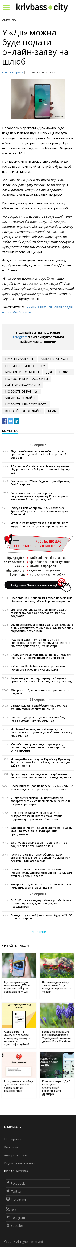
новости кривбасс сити (26, 379)
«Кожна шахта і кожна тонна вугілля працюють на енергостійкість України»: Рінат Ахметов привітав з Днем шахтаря (41, 643)
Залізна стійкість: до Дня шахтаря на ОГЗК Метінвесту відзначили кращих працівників (41, 831)
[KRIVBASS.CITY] (42, 7)
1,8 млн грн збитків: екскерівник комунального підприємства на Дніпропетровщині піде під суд (42, 469)
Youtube (17, 1225)
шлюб (65, 372)
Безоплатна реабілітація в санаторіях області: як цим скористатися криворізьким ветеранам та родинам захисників (42, 628)
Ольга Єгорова (12, 72)
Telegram (19, 337)
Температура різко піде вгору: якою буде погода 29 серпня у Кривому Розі (38, 719)
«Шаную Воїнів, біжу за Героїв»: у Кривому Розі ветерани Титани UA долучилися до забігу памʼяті (41, 762)
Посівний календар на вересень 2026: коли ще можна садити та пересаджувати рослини (42, 787)
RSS (13, 1209)
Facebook (18, 1183)
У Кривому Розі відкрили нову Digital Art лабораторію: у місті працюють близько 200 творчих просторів (40, 801)
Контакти (11, 1147)
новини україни (19, 359)
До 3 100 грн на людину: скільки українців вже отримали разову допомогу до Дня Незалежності (41, 903)
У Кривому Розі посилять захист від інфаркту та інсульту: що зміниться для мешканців (41, 656)
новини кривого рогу (25, 366)
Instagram (18, 1199)
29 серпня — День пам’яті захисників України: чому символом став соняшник (41, 886)
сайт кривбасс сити (22, 385)
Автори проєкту (16, 1155)
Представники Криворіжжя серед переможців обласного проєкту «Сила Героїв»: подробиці (41, 599)
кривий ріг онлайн (22, 372)
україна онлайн (55, 359)
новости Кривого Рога (25, 404)
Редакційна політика (19, 1163)
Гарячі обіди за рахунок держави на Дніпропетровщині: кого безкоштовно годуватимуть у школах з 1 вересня (36, 816)
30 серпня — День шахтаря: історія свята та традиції (40, 691)
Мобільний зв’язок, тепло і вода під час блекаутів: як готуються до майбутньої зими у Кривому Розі (41, 732)
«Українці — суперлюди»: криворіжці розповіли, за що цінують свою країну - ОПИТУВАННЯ (38, 747)
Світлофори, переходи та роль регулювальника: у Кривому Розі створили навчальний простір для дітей (39, 496)
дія (49, 372)
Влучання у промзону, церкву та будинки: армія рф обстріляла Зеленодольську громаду (41, 680)
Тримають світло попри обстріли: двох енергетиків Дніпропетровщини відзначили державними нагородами (40, 857)
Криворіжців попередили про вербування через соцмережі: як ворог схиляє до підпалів (41, 776)
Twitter (16, 1191)
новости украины (21, 391)
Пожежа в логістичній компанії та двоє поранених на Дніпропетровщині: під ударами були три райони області (42, 872)
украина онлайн (20, 398)
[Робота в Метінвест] (38, 563)
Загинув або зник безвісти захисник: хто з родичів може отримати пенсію (39, 844)
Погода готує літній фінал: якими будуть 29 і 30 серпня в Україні (41, 917)
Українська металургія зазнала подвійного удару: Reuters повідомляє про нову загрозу (40, 524)
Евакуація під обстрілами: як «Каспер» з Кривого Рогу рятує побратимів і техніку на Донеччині (40, 511)
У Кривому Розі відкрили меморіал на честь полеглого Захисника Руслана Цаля (40, 668)
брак (52, 411)
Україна (9, 19)
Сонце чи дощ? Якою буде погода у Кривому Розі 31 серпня (40, 483)
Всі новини (38, 932)
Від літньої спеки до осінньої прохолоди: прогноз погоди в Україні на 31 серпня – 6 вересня (38, 454)
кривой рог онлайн (23, 411)
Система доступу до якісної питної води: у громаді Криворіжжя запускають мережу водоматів (38, 613)
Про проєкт (13, 1139)
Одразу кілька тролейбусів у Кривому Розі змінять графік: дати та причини (39, 707)
